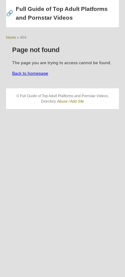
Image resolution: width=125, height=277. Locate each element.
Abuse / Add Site (70, 101)
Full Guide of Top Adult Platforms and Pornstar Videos (57, 13)
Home (11, 37)
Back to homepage (30, 73)
